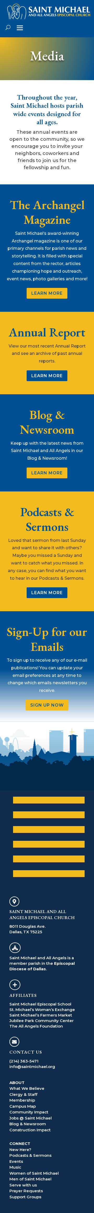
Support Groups (25, 1196)
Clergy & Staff (23, 1094)
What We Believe (26, 1088)
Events (16, 1161)
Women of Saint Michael (34, 1173)
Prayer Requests (26, 1190)
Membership (22, 1100)
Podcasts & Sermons (30, 1155)
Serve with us (23, 1185)
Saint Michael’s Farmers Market (40, 1015)
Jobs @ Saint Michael (30, 1118)
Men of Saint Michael (30, 1178)
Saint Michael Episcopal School (40, 1004)
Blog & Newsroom (27, 1123)
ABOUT (17, 1082)
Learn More (47, 293)
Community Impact (28, 1112)
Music (15, 1167)
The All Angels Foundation (36, 1026)
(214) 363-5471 (23, 1061)
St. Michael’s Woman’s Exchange (42, 1009)
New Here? (20, 1149)
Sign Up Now (47, 705)
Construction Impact (30, 1129)
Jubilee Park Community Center (41, 1020)
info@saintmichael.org (32, 1066)
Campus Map (22, 1106)
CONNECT (19, 1143)
